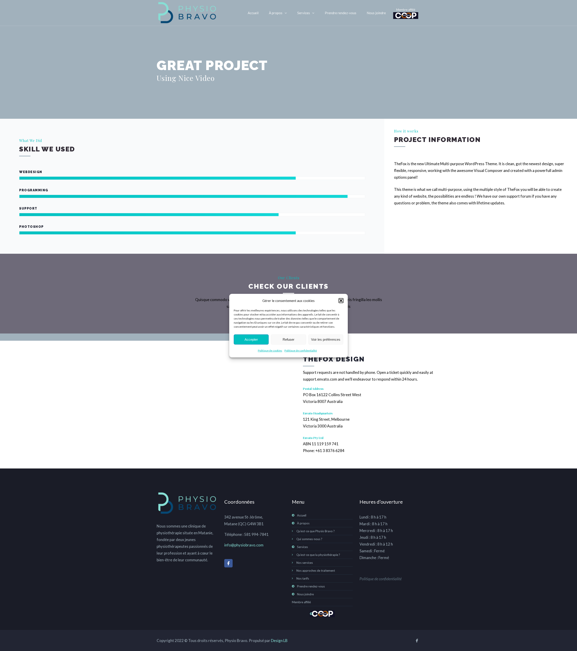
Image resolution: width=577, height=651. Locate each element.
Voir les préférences (325, 339)
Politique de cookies (270, 350)
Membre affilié (405, 9)
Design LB (279, 640)
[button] (341, 300)
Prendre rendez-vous (340, 13)
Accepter (251, 339)
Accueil (253, 13)
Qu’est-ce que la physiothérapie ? (318, 555)
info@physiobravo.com (243, 545)
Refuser (288, 339)
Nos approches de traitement (315, 570)
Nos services (304, 562)
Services (303, 13)
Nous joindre (376, 13)
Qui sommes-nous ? (309, 539)
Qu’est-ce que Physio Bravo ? (315, 531)
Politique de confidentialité (300, 350)
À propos (275, 13)
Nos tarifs (302, 578)
